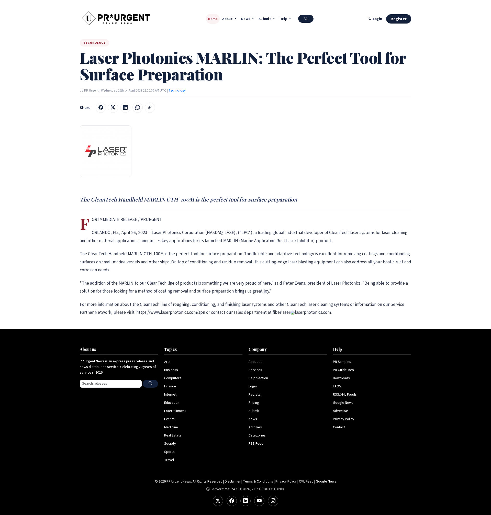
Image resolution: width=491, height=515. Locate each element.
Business (171, 370)
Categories (257, 435)
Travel (169, 460)
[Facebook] (232, 501)
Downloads (341, 378)
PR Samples (342, 361)
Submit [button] (265, 18)
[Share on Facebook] (101, 108)
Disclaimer (233, 481)
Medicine (171, 427)
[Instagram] (273, 501)
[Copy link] (150, 108)
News (253, 419)
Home (213, 18)
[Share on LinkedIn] (125, 108)
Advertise (340, 410)
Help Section (258, 378)
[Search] (150, 384)
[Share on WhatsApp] (137, 108)
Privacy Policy (343, 419)
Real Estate (173, 435)
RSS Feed (256, 443)
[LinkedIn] (245, 501)
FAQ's (337, 386)
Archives (255, 427)
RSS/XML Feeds (345, 394)
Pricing (254, 402)
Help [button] (284, 18)
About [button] (227, 18)
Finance (170, 386)
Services (255, 370)
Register (399, 19)
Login (253, 386)
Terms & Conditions (258, 481)
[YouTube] (259, 501)
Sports (169, 451)
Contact (339, 427)
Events (169, 419)
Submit (254, 410)
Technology (177, 90)
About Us (255, 361)
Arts (167, 361)
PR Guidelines (343, 370)
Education (171, 402)
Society (170, 443)
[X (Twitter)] (218, 501)
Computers (172, 378)
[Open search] (306, 19)
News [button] (246, 18)
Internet (170, 394)
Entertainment (175, 410)
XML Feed (306, 481)
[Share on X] (113, 108)
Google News (343, 402)
